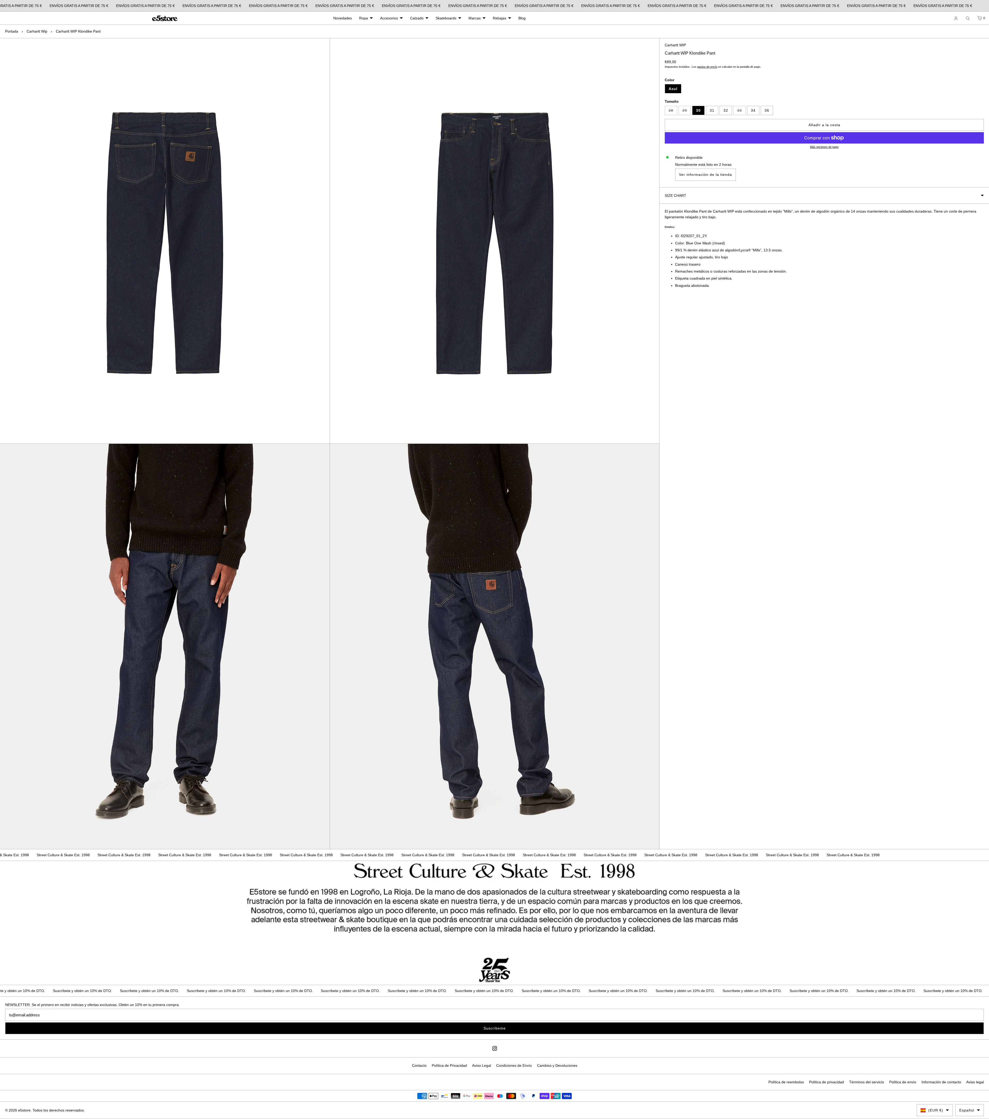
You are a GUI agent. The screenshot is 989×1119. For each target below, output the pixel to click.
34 (753, 110)
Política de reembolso (786, 1082)
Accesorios (389, 18)
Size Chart (675, 195)
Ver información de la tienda (705, 174)
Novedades (342, 18)
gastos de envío (707, 66)
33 (741, 111)
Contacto (419, 1065)
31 (712, 110)
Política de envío (902, 1082)
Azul (673, 89)
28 (673, 111)
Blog (522, 18)
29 (686, 111)
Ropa (363, 18)
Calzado (417, 18)
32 (725, 110)
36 (767, 110)
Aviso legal (975, 1082)
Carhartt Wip (37, 31)
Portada (11, 31)
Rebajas (499, 18)
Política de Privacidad (449, 1065)
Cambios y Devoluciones (557, 1065)
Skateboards (446, 18)
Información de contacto (941, 1082)
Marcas (475, 18)
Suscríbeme (495, 1028)
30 (698, 110)
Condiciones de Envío (514, 1065)
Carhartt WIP (675, 45)
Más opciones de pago (824, 146)
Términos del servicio (866, 1082)
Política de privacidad (826, 1082)
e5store (24, 1110)
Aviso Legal (481, 1065)
